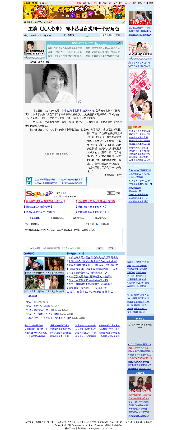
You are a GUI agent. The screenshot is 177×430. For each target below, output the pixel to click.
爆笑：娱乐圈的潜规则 (139, 402)
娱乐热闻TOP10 (75, 253)
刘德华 (137, 295)
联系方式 (91, 422)
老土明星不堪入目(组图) (140, 34)
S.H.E (144, 198)
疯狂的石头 (141, 276)
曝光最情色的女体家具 (139, 415)
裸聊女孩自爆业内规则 (139, 405)
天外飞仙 (131, 272)
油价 (146, 201)
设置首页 (29, 422)
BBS (146, 3)
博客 (140, 3)
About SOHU (116, 422)
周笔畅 (137, 305)
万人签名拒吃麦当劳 (54, 273)
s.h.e (147, 301)
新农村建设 (134, 201)
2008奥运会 (134, 184)
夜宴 (147, 262)
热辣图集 (140, 8)
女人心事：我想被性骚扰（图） (43, 313)
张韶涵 (142, 312)
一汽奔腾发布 (135, 187)
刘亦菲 (137, 308)
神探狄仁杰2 (132, 269)
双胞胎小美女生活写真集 (139, 355)
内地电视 (48, 22)
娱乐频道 (28, 22)
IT (100, 3)
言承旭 (137, 301)
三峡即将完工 (135, 174)
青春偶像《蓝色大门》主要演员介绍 (88, 287)
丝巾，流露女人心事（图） (40, 309)
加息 (141, 201)
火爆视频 (140, 39)
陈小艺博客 (76, 110)
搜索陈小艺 (89, 110)
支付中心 (51, 422)
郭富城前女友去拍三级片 (140, 412)
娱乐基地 (140, 318)
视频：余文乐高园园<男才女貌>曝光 (65, 56)
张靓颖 (135, 312)
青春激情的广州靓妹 (138, 409)
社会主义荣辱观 (136, 177)
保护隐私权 (102, 422)
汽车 (104, 3)
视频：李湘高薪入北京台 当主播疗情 (65, 48)
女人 (115, 3)
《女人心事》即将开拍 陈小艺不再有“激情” (49, 317)
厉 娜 (129, 312)
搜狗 (151, 3)
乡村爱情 (143, 269)
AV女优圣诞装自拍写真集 (139, 344)
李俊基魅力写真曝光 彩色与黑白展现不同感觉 (93, 257)
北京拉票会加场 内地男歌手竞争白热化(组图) (93, 261)
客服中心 (81, 422)
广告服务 (71, 422)
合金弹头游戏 (145, 368)
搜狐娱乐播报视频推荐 (82, 43)
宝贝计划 (140, 283)
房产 (110, 3)
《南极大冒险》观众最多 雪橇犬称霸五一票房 (93, 269)
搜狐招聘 (61, 422)
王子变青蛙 (142, 194)
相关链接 (32, 296)
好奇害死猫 (141, 286)
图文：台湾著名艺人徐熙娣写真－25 (88, 280)
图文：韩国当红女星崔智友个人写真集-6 (90, 284)
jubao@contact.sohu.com (100, 428)
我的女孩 (133, 194)
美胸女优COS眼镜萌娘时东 (140, 351)
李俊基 (130, 301)
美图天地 (140, 373)
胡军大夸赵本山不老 (140, 63)
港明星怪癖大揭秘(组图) (140, 31)
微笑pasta (132, 265)
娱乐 (90, 3)
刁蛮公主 (140, 262)
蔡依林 (143, 308)
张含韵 (130, 308)
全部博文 (147, 422)
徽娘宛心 (131, 262)
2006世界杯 (134, 181)
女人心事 (31, 301)
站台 (134, 276)
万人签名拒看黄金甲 (140, 66)
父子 (129, 276)
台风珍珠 (146, 174)
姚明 (142, 181)
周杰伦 (130, 295)
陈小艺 (65, 110)
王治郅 (148, 181)
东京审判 (131, 283)
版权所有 (118, 425)
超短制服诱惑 (134, 365)
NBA (142, 184)
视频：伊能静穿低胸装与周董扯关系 (102, 56)
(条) (57, 218)
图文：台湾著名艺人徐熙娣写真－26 (88, 272)
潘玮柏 (141, 298)
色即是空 (131, 286)
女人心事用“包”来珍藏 (38, 305)
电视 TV (38, 22)
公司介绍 (127, 422)
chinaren (127, 3)
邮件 (135, 3)
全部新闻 (137, 422)
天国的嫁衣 (141, 272)
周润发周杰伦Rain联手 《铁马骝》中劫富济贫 (93, 265)
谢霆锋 (134, 298)
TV (120, 3)
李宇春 (130, 305)
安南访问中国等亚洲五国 (140, 170)
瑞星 (139, 198)
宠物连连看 (133, 368)
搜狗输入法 (40, 422)
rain (129, 298)
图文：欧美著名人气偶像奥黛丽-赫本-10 (91, 291)
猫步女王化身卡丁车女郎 (140, 28)
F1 (151, 184)
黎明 (147, 298)
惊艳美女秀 (146, 365)
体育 (85, 3)
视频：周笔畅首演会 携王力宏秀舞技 (103, 48)
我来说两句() (68, 35)
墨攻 (147, 283)
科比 (147, 184)
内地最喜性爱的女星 (34, 273)
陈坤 (142, 301)
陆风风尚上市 (135, 191)
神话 (144, 279)
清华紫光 (133, 198)
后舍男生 (144, 295)
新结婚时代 (142, 265)
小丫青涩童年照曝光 (34, 291)
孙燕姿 (143, 305)
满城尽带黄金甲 (134, 279)
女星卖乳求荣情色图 (54, 291)
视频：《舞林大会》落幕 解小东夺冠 (65, 52)
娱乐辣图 (29, 253)
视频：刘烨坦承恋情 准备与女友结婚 (103, 52)
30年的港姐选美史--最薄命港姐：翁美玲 (90, 276)
